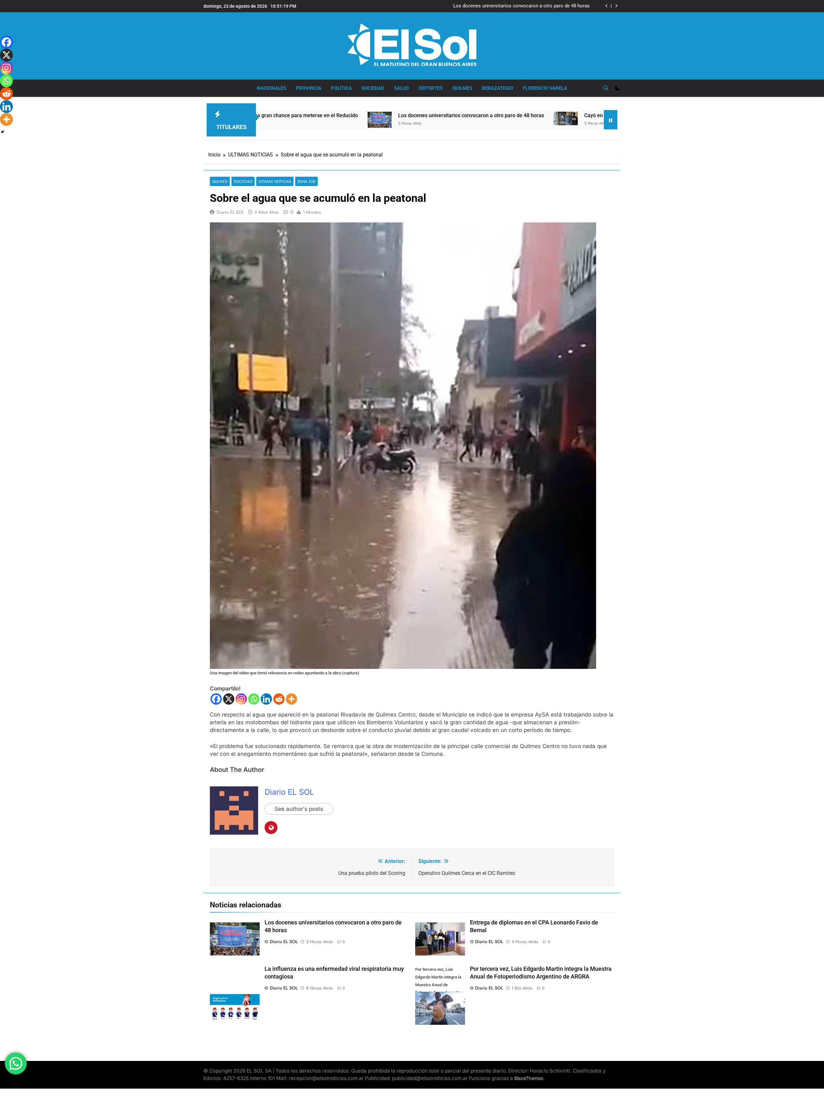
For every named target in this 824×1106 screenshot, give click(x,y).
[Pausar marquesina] (610, 119)
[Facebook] (216, 699)
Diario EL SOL (230, 212)
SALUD (401, 88)
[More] (291, 699)
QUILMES (462, 88)
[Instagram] (241, 699)
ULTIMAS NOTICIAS (274, 181)
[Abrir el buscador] (605, 87)
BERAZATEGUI (497, 88)
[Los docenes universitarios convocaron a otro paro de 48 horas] (301, 120)
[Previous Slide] (606, 6)
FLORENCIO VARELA (545, 88)
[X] (228, 699)
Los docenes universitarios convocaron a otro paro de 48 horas (392, 115)
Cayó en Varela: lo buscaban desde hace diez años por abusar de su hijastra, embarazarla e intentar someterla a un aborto (508, 6)
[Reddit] (279, 699)
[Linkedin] (266, 699)
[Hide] (2, 132)
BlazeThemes (528, 1078)
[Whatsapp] (253, 699)
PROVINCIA (308, 88)
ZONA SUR (306, 181)
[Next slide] (616, 6)
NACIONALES (271, 88)
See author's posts (299, 809)
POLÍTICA (341, 88)
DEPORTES (431, 88)
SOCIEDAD (372, 88)
